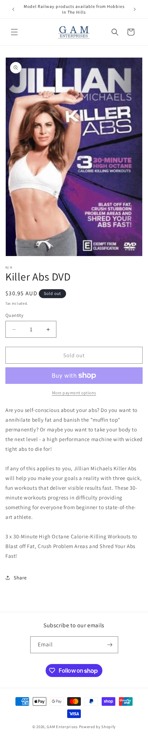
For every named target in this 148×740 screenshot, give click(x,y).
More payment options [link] (74, 392)
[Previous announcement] (13, 9)
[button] (14, 32)
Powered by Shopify (97, 726)
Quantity (14, 315)
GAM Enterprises (62, 726)
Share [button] (20, 577)
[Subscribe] (110, 644)
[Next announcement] (135, 9)
